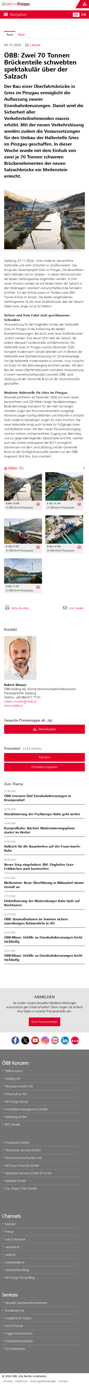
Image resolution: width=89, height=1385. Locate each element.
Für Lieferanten (14, 1349)
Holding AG (12, 1079)
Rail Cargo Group (16, 1102)
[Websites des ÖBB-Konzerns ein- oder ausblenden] (84, 4)
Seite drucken (20, 608)
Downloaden (46, 729)
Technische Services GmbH (22, 1150)
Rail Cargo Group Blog (19, 1278)
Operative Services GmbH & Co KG (28, 1173)
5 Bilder (35, 45)
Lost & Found (13, 1326)
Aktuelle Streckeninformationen (25, 1303)
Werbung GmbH (15, 1117)
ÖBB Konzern (13, 1071)
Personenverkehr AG (18, 1086)
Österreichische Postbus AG (23, 1158)
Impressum (21, 1381)
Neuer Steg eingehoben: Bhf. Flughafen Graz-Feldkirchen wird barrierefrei (39, 867)
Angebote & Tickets (17, 1318)
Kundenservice (14, 1310)
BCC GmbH (12, 1124)
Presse (9, 1232)
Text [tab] (9, 35)
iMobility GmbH (15, 1181)
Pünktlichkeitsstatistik (18, 1341)
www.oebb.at (13, 705)
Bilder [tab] (21, 35)
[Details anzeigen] (37, 503)
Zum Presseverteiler (44, 1022)
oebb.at (10, 1255)
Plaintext (44, 757)
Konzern (10, 1224)
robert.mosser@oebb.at (20, 701)
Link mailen (76, 608)
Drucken (8, 1381)
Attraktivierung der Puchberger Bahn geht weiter (42, 814)
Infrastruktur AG (15, 1094)
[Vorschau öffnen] (44, 219)
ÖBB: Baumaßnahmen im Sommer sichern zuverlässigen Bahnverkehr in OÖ (36, 921)
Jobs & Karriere (14, 1239)
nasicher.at (11, 1247)
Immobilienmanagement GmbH (26, 1109)
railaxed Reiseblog (16, 1270)
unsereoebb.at (14, 1262)
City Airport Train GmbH (20, 1188)
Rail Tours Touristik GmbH (21, 1165)
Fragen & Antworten (18, 1333)
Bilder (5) (15, 468)
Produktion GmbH (16, 1142)
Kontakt (63, 1381)
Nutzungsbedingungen (43, 1381)
